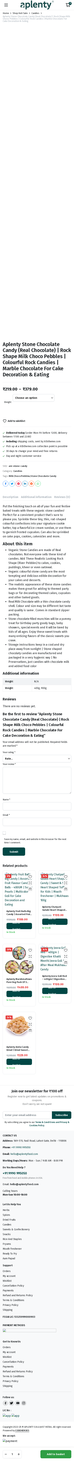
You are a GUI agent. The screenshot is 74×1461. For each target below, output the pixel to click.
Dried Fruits (9, 1219)
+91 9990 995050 (21, 1147)
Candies (35, 13)
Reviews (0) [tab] (62, 497)
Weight (7, 402)
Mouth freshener (12, 1248)
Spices (6, 1214)
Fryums (7, 1244)
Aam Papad (9, 1258)
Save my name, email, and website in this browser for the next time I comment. (35, 841)
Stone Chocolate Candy (43, 476)
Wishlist (7, 1280)
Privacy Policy (10, 1305)
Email (6, 815)
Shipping (8, 1309)
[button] (67, 5)
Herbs (6, 1210)
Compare (30, 889)
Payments (8, 1290)
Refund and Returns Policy (18, 1295)
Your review (9, 764)
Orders (7, 1271)
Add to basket (56, 1454)
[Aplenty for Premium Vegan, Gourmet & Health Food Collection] (37, 5)
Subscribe (61, 1115)
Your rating (9, 752)
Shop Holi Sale (20, 13)
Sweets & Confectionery (16, 1229)
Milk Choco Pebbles (19, 476)
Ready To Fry (10, 1253)
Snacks (7, 1234)
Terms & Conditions (13, 1300)
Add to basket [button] (16, 926)
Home (6, 13)
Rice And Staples (12, 1239)
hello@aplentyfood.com (24, 1154)
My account (9, 1276)
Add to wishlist (16, 421)
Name (6, 799)
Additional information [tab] (36, 497)
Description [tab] (10, 497)
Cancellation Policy (13, 1285)
